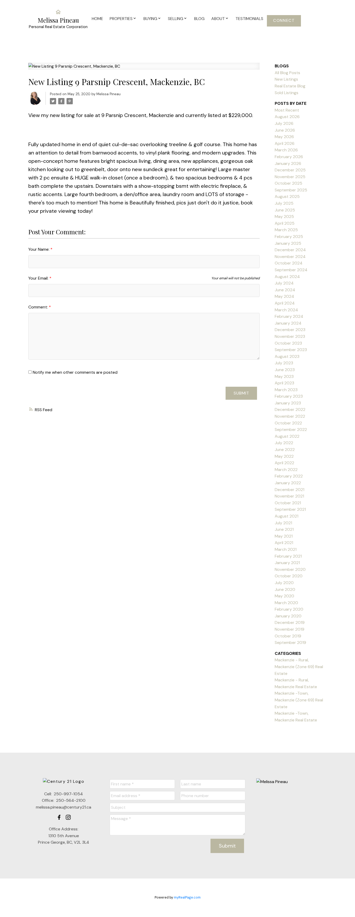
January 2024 (288, 323)
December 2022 (290, 409)
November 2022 (290, 416)
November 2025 (290, 176)
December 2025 (290, 170)
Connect (284, 20)
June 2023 (285, 369)
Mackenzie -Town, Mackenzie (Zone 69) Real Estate (299, 699)
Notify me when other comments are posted (74, 372)
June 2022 (285, 449)
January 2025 (288, 243)
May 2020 (284, 596)
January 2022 (288, 483)
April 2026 (284, 143)
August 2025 (287, 196)
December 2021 (289, 489)
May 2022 (284, 456)
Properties (121, 18)
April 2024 (285, 303)
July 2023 (284, 363)
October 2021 (288, 503)
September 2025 (291, 190)
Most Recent (287, 110)
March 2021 (286, 549)
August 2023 (287, 356)
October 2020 (289, 576)
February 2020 (289, 609)
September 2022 (291, 429)
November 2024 (290, 256)
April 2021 (284, 542)
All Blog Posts (287, 72)
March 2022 (286, 469)
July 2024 (284, 283)
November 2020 (290, 569)
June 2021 (284, 529)
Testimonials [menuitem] (249, 18)
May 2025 (284, 216)
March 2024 (286, 310)
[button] (284, 21)
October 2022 (288, 423)
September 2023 (291, 349)
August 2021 (286, 516)
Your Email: (38, 278)
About (218, 18)
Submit (241, 393)
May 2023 (284, 376)
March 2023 (286, 389)
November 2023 (290, 336)
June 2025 (285, 210)
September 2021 (290, 509)
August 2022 (287, 436)
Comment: (38, 307)
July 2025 (284, 203)
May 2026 (284, 136)
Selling (175, 18)
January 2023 (288, 403)
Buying (150, 18)
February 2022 (289, 476)
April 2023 (284, 383)
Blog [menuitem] (199, 18)
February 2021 (288, 556)
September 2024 (291, 270)
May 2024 (284, 296)
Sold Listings (286, 92)
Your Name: (39, 249)
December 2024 (290, 250)
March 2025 (286, 230)
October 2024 (289, 263)
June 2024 (285, 290)
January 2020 (288, 616)
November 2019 (289, 629)
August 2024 (287, 276)
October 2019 (288, 636)
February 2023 (289, 396)
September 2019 (290, 642)
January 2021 (287, 562)
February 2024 (289, 316)
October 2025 (288, 183)
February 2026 (289, 156)
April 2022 (284, 463)
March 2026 (286, 150)
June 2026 (285, 130)
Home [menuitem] (97, 18)
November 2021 (289, 496)
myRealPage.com (187, 897)
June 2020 (285, 589)
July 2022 (284, 442)
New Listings (286, 79)
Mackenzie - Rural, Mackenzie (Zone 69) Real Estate (299, 666)
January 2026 (288, 163)
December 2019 (290, 622)
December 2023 (290, 329)
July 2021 (283, 523)
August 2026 (287, 116)
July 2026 (284, 123)
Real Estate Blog (290, 86)
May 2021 (284, 536)
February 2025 (289, 236)
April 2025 (284, 223)
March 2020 (286, 602)
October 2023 (288, 343)
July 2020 (284, 582)
